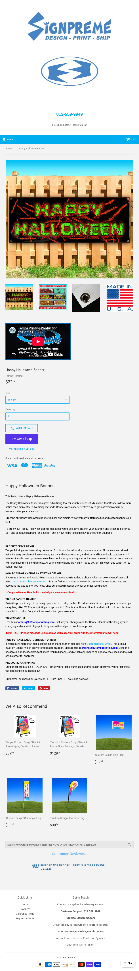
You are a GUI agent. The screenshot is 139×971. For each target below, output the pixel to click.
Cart (133, 139)
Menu (10, 139)
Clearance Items (25, 913)
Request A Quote (25, 918)
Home (8, 148)
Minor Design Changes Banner (28, 581)
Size (7, 392)
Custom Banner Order (99, 643)
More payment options (21, 448)
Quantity (10, 409)
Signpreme (70, 957)
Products (25, 909)
